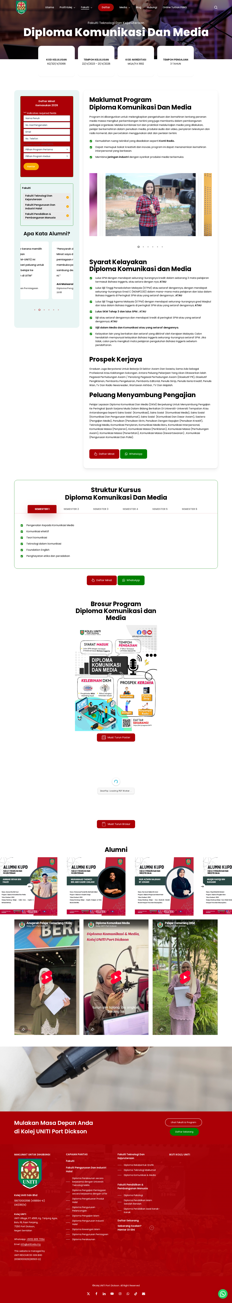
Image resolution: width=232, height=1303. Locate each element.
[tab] (42, 509)
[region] (46, 270)
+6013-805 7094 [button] (36, 1239)
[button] (107, 454)
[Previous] (30, 886)
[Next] (202, 886)
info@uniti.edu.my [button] (31, 1244)
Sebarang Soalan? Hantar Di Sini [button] (129, 1227)
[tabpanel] (116, 540)
